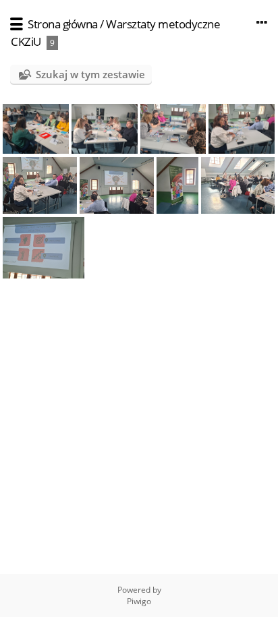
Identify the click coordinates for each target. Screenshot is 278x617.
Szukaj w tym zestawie (90, 74)
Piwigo (139, 601)
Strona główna (63, 24)
